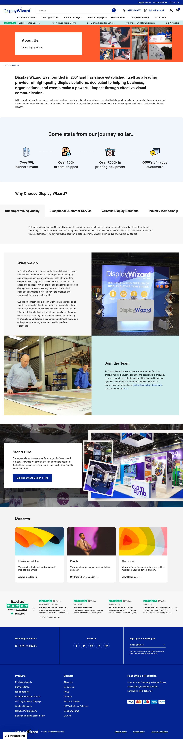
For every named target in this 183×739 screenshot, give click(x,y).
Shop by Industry (140, 17)
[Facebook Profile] (76, 646)
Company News (71, 711)
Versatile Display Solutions (120, 211)
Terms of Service (147, 653)
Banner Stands (22, 687)
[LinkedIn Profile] (99, 646)
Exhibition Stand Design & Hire (30, 715)
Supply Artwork (144, 2)
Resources (128, 561)
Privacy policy (121, 731)
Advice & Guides (160, 2)
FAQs (66, 691)
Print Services (118, 17)
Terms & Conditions (159, 731)
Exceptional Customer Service (71, 211)
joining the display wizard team (147, 384)
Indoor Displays (72, 17)
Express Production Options (102, 23)
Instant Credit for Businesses (142, 23)
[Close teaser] (28, 731)
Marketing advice (28, 561)
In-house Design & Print (65, 23)
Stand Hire (160, 17)
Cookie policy (139, 731)
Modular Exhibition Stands (27, 696)
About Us (68, 682)
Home (6, 65)
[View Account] (171, 10)
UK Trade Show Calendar (76, 706)
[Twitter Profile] (84, 646)
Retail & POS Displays (26, 711)
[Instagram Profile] (91, 646)
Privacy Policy (134, 653)
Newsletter (174, 23)
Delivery (68, 696)
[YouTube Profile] (106, 646)
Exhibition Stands (26, 17)
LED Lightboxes (50, 17)
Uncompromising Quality (22, 211)
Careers (67, 715)
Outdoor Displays (95, 17)
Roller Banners (22, 691)
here (126, 388)
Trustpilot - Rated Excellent (28, 23)
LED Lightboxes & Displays (28, 701)
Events (74, 561)
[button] (15, 735)
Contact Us (174, 2)
